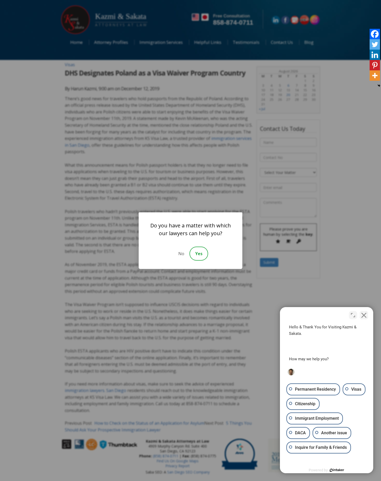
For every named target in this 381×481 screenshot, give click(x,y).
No (181, 253)
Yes (198, 253)
